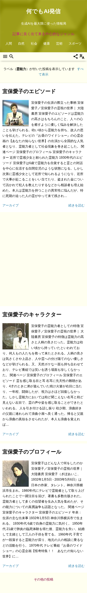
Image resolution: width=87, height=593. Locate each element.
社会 (34, 43)
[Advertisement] (43, 259)
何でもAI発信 (43, 11)
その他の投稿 (43, 579)
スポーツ (75, 43)
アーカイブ (10, 205)
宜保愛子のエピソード (29, 91)
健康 (46, 43)
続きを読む (76, 205)
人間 (8, 43)
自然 (21, 43)
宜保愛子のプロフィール (32, 452)
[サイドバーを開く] (5, 56)
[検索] (11, 56)
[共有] (75, 56)
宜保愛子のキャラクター (32, 314)
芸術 (59, 43)
